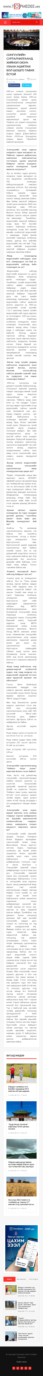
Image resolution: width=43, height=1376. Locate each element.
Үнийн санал (21, 1362)
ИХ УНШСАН (21, 1279)
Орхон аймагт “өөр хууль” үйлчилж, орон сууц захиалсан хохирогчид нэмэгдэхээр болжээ (27, 1306)
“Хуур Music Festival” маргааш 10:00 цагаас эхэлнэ (18, 1126)
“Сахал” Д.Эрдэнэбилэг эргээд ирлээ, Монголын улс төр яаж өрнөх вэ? (27, 1321)
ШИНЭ (9, 1279)
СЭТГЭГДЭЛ (33, 1279)
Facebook (15, 85)
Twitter (28, 85)
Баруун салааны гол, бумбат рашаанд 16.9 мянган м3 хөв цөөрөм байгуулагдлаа (18, 1090)
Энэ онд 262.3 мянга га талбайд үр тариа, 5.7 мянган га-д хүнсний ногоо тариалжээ (21, 1203)
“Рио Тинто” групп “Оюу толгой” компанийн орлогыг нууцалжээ (26, 1336)
